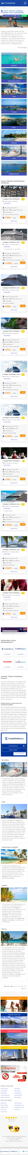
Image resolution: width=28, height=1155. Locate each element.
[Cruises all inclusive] (14, 1005)
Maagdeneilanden (14, 174)
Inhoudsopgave (23, 47)
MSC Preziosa (17, 1090)
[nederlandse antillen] (14, 73)
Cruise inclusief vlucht (14, 1031)
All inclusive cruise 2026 (14, 998)
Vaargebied (7, 203)
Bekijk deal (14, 221)
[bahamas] (14, 58)
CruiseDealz (23, 1136)
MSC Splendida (17, 1097)
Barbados (14, 143)
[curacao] (14, 104)
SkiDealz (13, 1136)
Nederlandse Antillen (14, 81)
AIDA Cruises (3, 1103)
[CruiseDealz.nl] (12, 1118)
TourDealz (18, 1136)
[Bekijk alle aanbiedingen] (4, 1151)
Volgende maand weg (14, 1014)
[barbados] (14, 135)
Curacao (14, 112)
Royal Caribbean (4, 1105)
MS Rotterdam (4, 1093)
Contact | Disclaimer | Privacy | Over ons (14, 1140)
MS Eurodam (17, 1088)
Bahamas (14, 65)
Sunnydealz (19, 1137)
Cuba (14, 96)
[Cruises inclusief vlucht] (14, 1038)
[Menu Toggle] (25, 3)
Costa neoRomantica (5, 1095)
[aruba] (14, 151)
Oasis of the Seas (18, 1095)
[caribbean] (14, 738)
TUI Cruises (16, 1109)
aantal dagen (13, 750)
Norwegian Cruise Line (19, 1107)
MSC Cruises (3, 1109)
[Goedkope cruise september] (14, 1022)
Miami (14, 127)
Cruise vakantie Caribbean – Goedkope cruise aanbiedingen (12, 11)
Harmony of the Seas (5, 1097)
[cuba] (14, 89)
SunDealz (8, 1136)
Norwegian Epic (17, 1093)
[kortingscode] (14, 1072)
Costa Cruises (4, 1111)
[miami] (14, 120)
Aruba (14, 158)
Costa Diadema (4, 1090)
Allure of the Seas (4, 1088)
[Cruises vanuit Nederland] (14, 1055)
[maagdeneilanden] (14, 166)
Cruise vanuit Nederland (14, 1047)
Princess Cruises (18, 1103)
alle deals (7, 654)
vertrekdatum (13, 746)
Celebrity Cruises (4, 1107)
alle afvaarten (19, 753)
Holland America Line (19, 1105)
